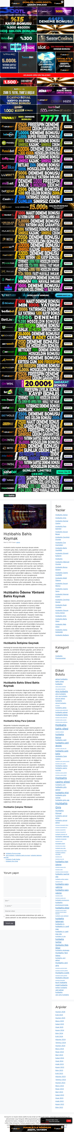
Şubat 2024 (59, 1058)
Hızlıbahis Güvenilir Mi (60, 832)
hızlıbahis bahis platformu (61, 722)
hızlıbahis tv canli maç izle (61, 933)
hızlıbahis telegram (59, 920)
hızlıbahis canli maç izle (60, 748)
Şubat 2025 (59, 1024)
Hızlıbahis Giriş (60, 616)
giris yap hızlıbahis (61, 696)
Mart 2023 (59, 1092)
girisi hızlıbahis (10, 855)
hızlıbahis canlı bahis (61, 752)
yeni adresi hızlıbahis (59, 991)
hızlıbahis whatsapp (62, 950)
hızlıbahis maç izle (59, 859)
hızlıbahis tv (59, 924)
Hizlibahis (58, 559)
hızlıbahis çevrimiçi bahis (61, 968)
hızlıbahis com (60, 785)
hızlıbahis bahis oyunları (61, 719)
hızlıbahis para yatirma (61, 885)
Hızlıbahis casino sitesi (62, 779)
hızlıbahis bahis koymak (22, 855)
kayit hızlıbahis (61, 982)
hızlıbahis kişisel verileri (61, 850)
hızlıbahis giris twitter (60, 796)
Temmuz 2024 (60, 1043)
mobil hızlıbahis (61, 985)
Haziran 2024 (60, 1046)
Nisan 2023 (59, 1089)
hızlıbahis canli (60, 740)
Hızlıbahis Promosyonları (13, 853)
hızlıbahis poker (59, 895)
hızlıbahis (57, 705)
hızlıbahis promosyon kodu (61, 904)
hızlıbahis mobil (59, 869)
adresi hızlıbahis (61, 679)
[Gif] (37, 207)
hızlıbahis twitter (59, 940)
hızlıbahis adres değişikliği (61, 710)
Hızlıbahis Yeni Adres (61, 954)
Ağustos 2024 (60, 1039)
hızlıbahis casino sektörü (61, 772)
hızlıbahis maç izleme (61, 863)
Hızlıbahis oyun (58, 881)
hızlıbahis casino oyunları (61, 769)
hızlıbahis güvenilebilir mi (61, 827)
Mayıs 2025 (59, 1021)
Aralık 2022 (59, 1101)
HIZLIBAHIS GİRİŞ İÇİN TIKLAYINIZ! (37, 75)
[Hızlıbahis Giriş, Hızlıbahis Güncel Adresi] (10, 495)
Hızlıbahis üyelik (62, 973)
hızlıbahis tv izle (60, 936)
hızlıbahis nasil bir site (62, 875)
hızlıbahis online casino (61, 879)
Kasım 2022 (59, 1104)
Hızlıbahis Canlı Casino (61, 757)
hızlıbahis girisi (62, 792)
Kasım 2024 (59, 1030)
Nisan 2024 (59, 1052)
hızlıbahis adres (60, 708)
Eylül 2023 (59, 1073)
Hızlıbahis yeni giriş (61, 964)
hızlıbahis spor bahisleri (61, 916)
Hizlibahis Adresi (61, 515)
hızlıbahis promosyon (62, 900)
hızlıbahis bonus (59, 736)
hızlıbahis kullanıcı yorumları (60, 853)
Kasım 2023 (59, 1067)
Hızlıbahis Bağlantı (62, 635)
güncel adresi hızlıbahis (60, 700)
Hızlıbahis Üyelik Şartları (13, 859)
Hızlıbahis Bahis (61, 715)
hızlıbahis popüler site (60, 898)
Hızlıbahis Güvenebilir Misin (61, 825)
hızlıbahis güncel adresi (61, 822)
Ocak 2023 (59, 1098)
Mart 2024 (59, 1055)
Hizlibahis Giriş (60, 518)
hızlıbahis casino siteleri (61, 775)
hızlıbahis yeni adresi (60, 959)
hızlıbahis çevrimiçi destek (61, 970)
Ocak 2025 (59, 1027)
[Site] (37, 126)
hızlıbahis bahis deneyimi (61, 717)
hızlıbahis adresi (61, 712)
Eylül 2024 (59, 1036)
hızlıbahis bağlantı (59, 731)
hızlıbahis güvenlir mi (61, 834)
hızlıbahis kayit (58, 841)
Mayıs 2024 (59, 1049)
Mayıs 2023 (59, 1086)
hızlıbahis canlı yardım (60, 763)
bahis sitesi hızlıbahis (59, 683)
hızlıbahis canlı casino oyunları (62, 761)
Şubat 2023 (59, 1095)
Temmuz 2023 (60, 1080)
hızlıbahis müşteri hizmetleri (61, 871)
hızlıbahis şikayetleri (60, 980)
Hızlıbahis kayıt (60, 843)
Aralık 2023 (59, 1064)
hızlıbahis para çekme (61, 891)
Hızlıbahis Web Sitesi (61, 946)
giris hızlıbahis (61, 691)
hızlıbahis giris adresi (61, 788)
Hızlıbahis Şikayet (62, 978)
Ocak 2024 (59, 1061)
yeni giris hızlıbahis (62, 995)
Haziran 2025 (60, 1018)
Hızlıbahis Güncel (59, 812)
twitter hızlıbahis (61, 987)
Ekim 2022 (59, 1107)
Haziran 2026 (60, 1012)
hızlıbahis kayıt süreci (60, 846)
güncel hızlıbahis (60, 703)
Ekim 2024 (59, 1033)
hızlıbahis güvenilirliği (60, 829)
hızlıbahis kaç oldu (60, 848)
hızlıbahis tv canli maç (62, 927)
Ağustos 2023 (60, 1076)
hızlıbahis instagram (60, 839)
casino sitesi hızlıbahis (60, 686)
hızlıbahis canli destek (62, 744)
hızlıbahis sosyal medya (60, 910)
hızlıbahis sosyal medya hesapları (60, 913)
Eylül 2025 (59, 1015)
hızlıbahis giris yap (62, 800)
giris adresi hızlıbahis (60, 689)
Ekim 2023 (59, 1070)
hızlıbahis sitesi (62, 908)
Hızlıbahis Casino (61, 766)
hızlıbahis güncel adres (61, 817)
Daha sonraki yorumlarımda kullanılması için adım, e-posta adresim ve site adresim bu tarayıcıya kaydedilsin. (26, 916)
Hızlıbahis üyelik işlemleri (61, 975)
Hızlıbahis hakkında (62, 836)
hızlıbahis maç (58, 856)
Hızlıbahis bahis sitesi (61, 726)
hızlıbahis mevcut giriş (60, 867)
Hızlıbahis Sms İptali (12, 861)
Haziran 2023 (60, 1083)
